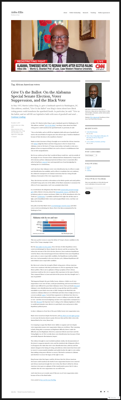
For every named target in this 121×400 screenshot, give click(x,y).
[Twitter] (104, 391)
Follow (87, 192)
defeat (36, 144)
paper (43, 295)
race (19, 125)
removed (44, 162)
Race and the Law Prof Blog (48, 380)
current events (14, 125)
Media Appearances (104, 13)
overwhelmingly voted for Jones (60, 206)
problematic (41, 196)
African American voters (17, 129)
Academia (89, 170)
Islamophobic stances (61, 192)
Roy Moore (17, 132)
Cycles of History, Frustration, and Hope (96, 141)
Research (85, 13)
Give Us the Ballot (50, 125)
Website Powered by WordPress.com (26, 392)
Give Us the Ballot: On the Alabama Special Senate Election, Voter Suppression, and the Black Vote (41, 96)
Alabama (13, 131)
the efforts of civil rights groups (69, 316)
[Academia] (107, 391)
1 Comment (14, 136)
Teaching (93, 13)
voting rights (20, 134)
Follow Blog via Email (95, 179)
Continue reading (18, 117)
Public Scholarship (75, 13)
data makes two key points (43, 247)
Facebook (89, 167)
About (65, 13)
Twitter (88, 169)
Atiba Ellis (17, 12)
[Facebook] (101, 391)
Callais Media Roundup (92, 132)
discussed (77, 286)
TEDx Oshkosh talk (94, 117)
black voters (19, 131)
